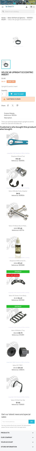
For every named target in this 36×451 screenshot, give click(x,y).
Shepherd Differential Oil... (18, 261)
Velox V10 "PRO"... (18, 365)
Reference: (7, 115)
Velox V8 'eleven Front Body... (18, 295)
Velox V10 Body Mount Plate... (18, 226)
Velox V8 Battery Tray (18, 330)
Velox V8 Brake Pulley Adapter (18, 191)
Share (8, 105)
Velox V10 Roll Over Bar (18, 400)
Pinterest (17, 105)
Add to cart (17, 94)
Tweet (12, 105)
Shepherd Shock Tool (18, 156)
